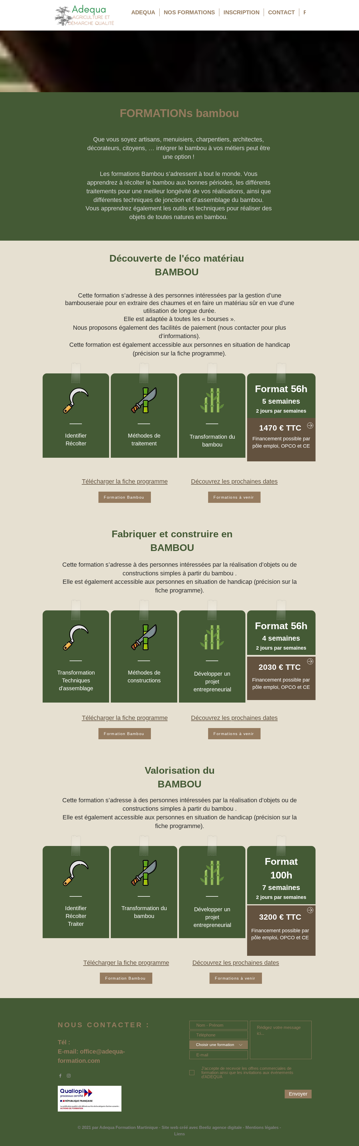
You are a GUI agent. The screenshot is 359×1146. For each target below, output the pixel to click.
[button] (189, 16)
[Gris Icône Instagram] (68, 1075)
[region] (281, 439)
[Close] (310, 425)
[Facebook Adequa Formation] (60, 1075)
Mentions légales (262, 1127)
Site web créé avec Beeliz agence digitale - (203, 1127)
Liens (179, 1133)
